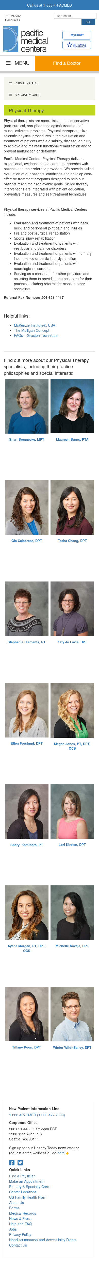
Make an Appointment (26, 1181)
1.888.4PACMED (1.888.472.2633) (37, 1114)
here (61, 1152)
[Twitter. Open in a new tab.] (20, 1162)
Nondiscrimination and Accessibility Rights (42, 1239)
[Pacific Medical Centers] (25, 39)
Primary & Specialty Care (29, 1186)
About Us (16, 1202)
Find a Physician (22, 1175)
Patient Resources (13, 18)
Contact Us (18, 1245)
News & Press (20, 1218)
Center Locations (23, 1191)
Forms (14, 1207)
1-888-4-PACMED (57, 5)
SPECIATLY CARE (27, 94)
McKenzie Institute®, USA (34, 325)
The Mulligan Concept (31, 330)
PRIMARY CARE (26, 83)
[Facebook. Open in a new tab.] (11, 1162)
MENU (22, 62)
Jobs (13, 1229)
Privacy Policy (20, 1234)
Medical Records (22, 1213)
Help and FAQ (20, 1223)
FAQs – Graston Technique (36, 335)
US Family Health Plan (27, 1197)
